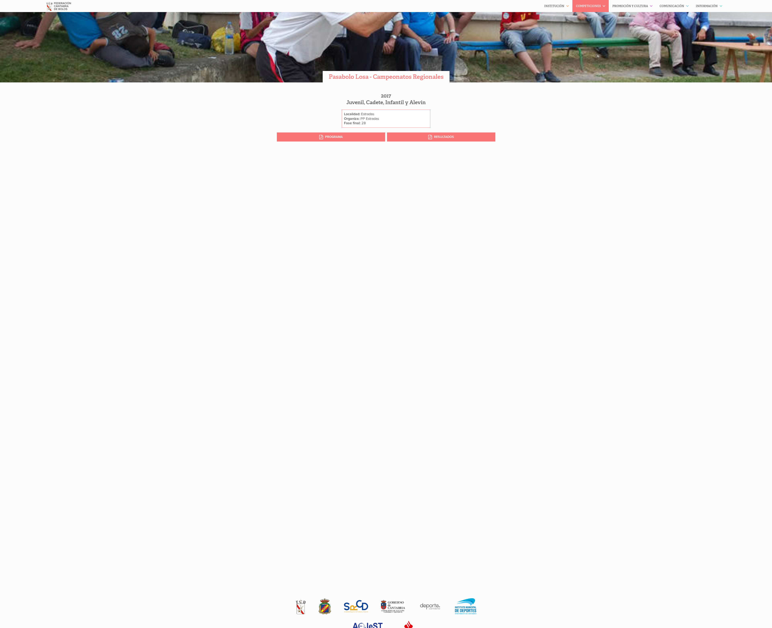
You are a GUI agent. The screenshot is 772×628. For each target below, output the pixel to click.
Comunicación (672, 6)
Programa (334, 137)
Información (707, 6)
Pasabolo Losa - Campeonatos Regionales (386, 77)
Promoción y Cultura (630, 6)
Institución (554, 6)
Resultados (444, 137)
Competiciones (588, 6)
